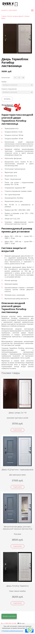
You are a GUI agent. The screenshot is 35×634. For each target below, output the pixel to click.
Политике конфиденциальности (13, 631)
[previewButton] (17, 430)
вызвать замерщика (9, 10)
